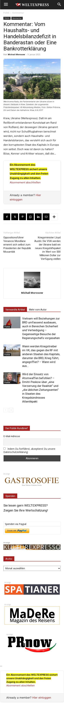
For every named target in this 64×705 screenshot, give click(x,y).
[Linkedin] (38, 216)
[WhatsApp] (30, 216)
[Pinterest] (22, 216)
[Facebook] (6, 216)
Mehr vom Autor (38, 309)
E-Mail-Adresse (11, 436)
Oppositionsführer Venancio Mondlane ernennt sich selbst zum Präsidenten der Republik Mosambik (17, 244)
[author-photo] (32, 288)
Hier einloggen (41, 697)
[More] (54, 216)
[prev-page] (5, 410)
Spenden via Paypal (15, 524)
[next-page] (11, 410)
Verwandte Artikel (15, 309)
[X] (14, 216)
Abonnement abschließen (25, 182)
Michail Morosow (16, 54)
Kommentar (18, 12)
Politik (6, 12)
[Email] (46, 216)
